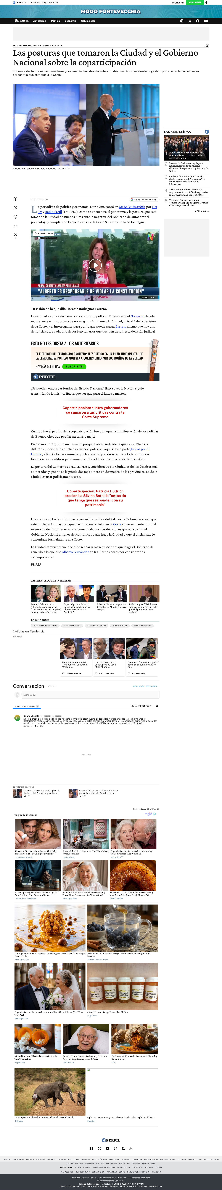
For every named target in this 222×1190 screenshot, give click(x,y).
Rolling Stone (123, 1167)
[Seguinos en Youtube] (206, 20)
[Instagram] (115, 1148)
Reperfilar (114, 1159)
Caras (173, 1159)
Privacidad (112, 1172)
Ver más (200, 211)
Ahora (7, 1159)
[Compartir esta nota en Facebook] (15, 199)
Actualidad (39, 20)
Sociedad (51, 1159)
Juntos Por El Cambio (96, 625)
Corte (117, 524)
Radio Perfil (53, 212)
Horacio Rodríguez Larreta (45, 625)
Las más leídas (177, 132)
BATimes (136, 1163)
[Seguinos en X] (189, 21)
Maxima (158, 1167)
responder (27, 726)
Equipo (122, 1172)
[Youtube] (107, 1148)
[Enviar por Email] (15, 226)
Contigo (87, 1167)
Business (126, 1159)
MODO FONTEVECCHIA (25, 45)
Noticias (164, 1159)
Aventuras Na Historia (104, 1167)
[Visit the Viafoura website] (153, 809)
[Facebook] (91, 1149)
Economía (70, 20)
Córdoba (102, 1159)
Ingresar (178, 2)
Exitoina (182, 1159)
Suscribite (194, 2)
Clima (76, 1159)
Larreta (121, 326)
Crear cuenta (151, 686)
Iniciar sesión (138, 686)
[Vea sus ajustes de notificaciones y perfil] (206, 2)
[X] (99, 1148)
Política (55, 20)
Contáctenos (98, 1172)
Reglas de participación (138, 1172)
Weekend (89, 1163)
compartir (141, 726)
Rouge (122, 1163)
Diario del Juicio (211, 1159)
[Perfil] (111, 1141)
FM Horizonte (148, 1163)
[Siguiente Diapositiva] (157, 660)
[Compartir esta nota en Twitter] (15, 208)
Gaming (191, 1159)
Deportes (85, 1159)
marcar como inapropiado (152, 727)
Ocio (94, 1159)
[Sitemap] (130, 1148)
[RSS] (123, 1148)
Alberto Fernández (75, 552)
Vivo (199, 1159)
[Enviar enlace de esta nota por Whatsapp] (15, 217)
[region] (86, 748)
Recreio (149, 1167)
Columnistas (88, 20)
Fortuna (100, 1163)
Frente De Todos (120, 625)
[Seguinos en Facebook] (198, 21)
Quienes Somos (83, 1172)
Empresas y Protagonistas (145, 1159)
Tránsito (156, 1172)
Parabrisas (111, 1163)
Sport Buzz (137, 1167)
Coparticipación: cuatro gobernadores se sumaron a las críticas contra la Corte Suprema (95, 412)
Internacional (65, 1159)
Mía (128, 1163)
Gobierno (137, 316)
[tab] (27, 706)
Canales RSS (67, 1172)
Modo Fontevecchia (132, 207)
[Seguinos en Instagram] (182, 21)
